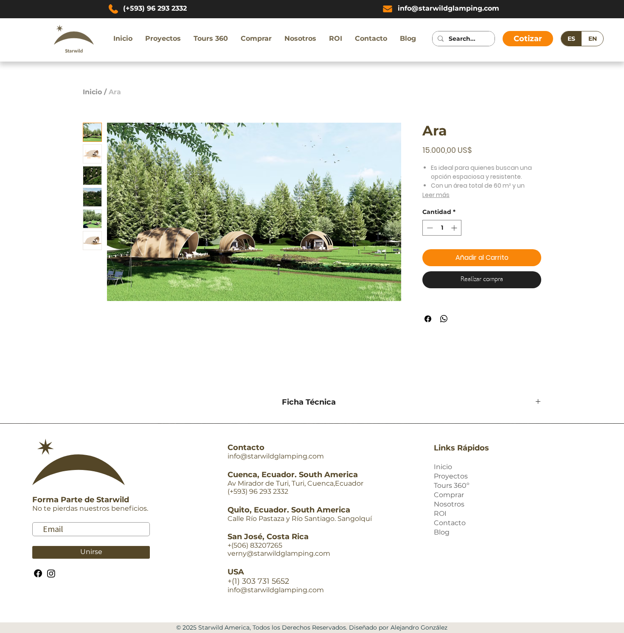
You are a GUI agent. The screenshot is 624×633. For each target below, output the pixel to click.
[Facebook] (38, 573)
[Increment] (455, 227)
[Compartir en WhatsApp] (444, 319)
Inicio (92, 92)
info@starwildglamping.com (276, 456)
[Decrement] (429, 227)
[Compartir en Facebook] (428, 319)
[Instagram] (51, 573)
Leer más (436, 195)
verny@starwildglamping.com (279, 553)
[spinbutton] (442, 227)
